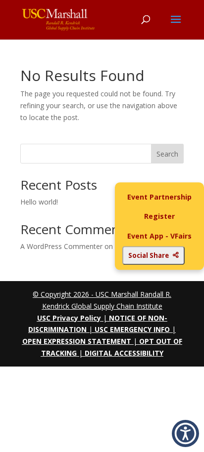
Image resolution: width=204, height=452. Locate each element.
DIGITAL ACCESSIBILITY (124, 353)
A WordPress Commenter (61, 246)
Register (159, 216)
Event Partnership (159, 197)
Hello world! (39, 201)
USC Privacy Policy (69, 318)
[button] (185, 433)
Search (167, 154)
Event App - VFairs (159, 236)
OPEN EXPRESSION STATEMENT (76, 341)
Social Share (148, 255)
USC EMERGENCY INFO (132, 329)
